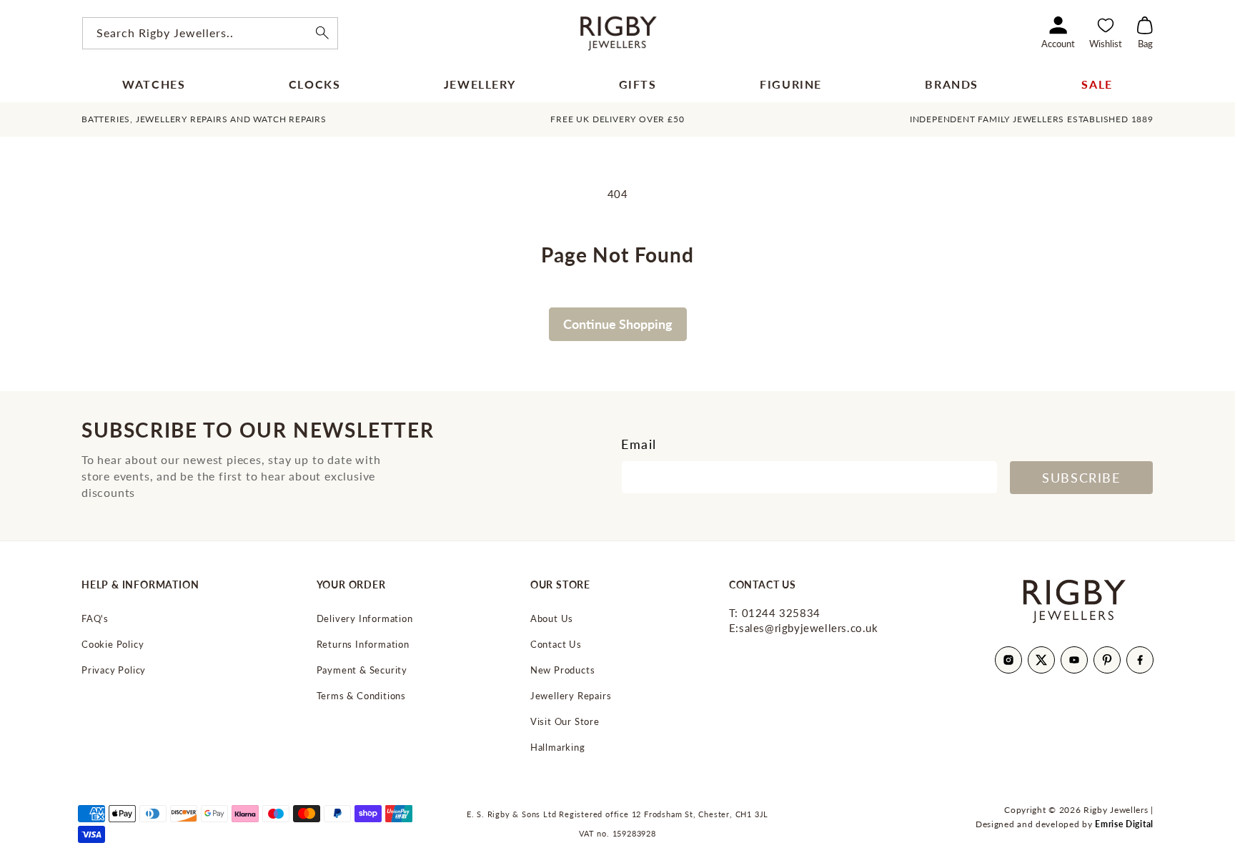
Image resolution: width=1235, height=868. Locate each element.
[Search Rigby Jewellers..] (322, 33)
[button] (1145, 32)
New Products (562, 670)
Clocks (315, 84)
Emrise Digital (1124, 824)
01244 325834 (774, 612)
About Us (551, 618)
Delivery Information (365, 618)
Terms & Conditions (361, 696)
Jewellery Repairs (571, 696)
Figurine (791, 84)
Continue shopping (618, 324)
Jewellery (479, 84)
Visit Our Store (565, 721)
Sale (1096, 84)
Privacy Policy (113, 670)
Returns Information (363, 644)
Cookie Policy (112, 644)
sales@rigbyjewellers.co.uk (803, 627)
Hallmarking (557, 747)
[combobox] (210, 33)
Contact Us (556, 644)
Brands (951, 84)
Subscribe (1081, 477)
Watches (153, 84)
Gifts (638, 84)
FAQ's (95, 618)
